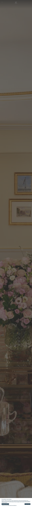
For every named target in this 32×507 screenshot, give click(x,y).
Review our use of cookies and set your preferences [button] (9, 505)
